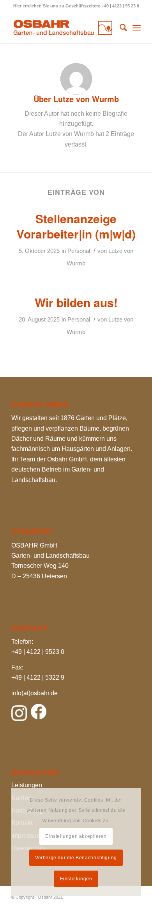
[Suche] (119, 27)
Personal (78, 251)
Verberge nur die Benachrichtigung (76, 857)
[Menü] (137, 27)
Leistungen (26, 785)
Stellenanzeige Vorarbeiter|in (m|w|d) (76, 226)
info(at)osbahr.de (34, 693)
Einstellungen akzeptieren (75, 836)
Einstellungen (76, 879)
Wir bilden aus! (76, 302)
